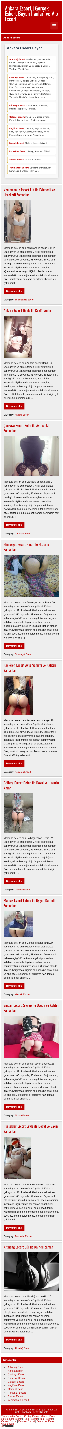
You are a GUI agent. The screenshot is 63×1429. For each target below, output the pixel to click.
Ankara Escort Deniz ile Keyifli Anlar (27, 310)
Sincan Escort (22, 1115)
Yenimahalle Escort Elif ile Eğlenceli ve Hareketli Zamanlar (29, 192)
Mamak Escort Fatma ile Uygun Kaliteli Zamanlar (29, 903)
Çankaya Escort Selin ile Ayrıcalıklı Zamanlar (26, 428)
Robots (44, 1412)
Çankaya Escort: (17, 77)
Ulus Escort (7, 1423)
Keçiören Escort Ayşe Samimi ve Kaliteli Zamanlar (30, 667)
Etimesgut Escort (23, 654)
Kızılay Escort (31, 1416)
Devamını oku (14, 291)
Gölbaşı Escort (22, 889)
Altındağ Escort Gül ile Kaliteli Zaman (28, 1247)
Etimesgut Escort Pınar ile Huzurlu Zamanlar (26, 546)
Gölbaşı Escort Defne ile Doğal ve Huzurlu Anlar (31, 785)
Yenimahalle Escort (24, 299)
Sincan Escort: (16, 159)
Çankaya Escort (23, 533)
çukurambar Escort (11, 1419)
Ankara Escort (22, 414)
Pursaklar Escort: (18, 151)
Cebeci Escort (9, 1421)
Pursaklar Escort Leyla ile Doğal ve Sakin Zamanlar (31, 1128)
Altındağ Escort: (17, 59)
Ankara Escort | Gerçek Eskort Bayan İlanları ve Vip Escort (31, 13)
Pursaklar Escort (23, 1236)
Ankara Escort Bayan (34, 1409)
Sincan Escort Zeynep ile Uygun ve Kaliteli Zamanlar (31, 1007)
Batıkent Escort (26, 1421)
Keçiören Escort (23, 772)
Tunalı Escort (30, 1419)
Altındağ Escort (22, 1348)
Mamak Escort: (16, 143)
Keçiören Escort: (17, 128)
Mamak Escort (22, 994)
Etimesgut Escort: (18, 105)
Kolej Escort (46, 1419)
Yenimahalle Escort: (19, 167)
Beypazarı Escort (46, 1421)
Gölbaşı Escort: (17, 117)
